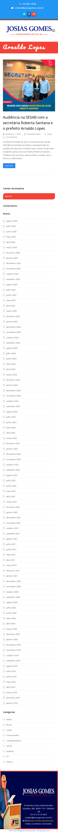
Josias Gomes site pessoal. (41, 820)
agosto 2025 (11, 284)
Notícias (10, 751)
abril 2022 (10, 496)
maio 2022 (11, 491)
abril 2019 (10, 687)
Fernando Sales (34, 134)
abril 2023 (10, 432)
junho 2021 (11, 549)
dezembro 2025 (13, 263)
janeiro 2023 (12, 448)
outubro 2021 (12, 528)
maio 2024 (11, 364)
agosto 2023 (11, 411)
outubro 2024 (12, 337)
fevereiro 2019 (13, 697)
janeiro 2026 (12, 258)
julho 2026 (11, 226)
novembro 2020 (13, 586)
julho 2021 (11, 544)
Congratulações (13, 740)
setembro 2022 (13, 469)
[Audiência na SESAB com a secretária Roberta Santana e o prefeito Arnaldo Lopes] (29, 109)
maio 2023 (11, 427)
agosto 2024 (11, 348)
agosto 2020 (11, 602)
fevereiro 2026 (13, 252)
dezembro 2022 (13, 454)
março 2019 (11, 692)
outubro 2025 (12, 273)
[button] (53, 30)
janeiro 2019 (12, 703)
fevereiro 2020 (13, 634)
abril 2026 (10, 242)
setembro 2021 (13, 533)
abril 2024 (10, 369)
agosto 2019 (11, 666)
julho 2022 (11, 480)
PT (7, 756)
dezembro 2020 (13, 581)
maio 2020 (11, 618)
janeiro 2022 (12, 512)
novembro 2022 (13, 459)
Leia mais (9, 165)
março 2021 (11, 565)
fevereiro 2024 (13, 379)
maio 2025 (11, 300)
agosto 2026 (11, 221)
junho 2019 (11, 676)
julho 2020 (11, 607)
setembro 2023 (13, 406)
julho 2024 (11, 353)
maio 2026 (11, 236)
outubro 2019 (12, 655)
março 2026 (11, 247)
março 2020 (11, 629)
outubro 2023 (12, 401)
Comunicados (12, 735)
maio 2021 (11, 554)
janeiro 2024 (12, 385)
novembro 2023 (13, 395)
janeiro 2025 (12, 321)
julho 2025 (11, 289)
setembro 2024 (13, 342)
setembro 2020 (13, 597)
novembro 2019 (13, 650)
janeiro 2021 (12, 575)
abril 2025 (10, 305)
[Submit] (52, 196)
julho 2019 (11, 671)
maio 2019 (11, 681)
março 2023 (11, 438)
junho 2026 (11, 231)
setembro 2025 (13, 279)
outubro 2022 (12, 464)
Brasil (9, 724)
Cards (9, 730)
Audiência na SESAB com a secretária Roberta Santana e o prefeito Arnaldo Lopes (28, 123)
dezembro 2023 (13, 390)
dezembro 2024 (13, 327)
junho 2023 (11, 422)
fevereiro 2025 (13, 316)
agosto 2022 (11, 475)
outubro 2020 (12, 591)
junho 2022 (11, 485)
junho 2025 (11, 295)
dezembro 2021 (13, 517)
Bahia (9, 719)
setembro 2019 (13, 660)
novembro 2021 (13, 523)
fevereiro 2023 (13, 443)
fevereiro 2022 (13, 507)
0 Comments (11, 137)
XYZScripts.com (43, 830)
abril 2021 (10, 560)
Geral (49, 134)
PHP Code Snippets (17, 830)
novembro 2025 (13, 268)
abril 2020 (10, 623)
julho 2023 (11, 417)
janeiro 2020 (12, 639)
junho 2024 (11, 358)
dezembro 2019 (13, 644)
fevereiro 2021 (13, 570)
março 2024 (11, 374)
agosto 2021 (11, 538)
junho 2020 (11, 613)
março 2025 (11, 311)
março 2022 (11, 501)
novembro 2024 (13, 332)
